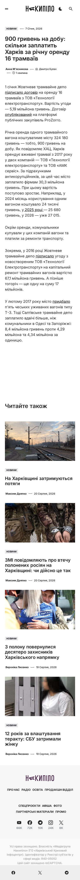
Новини (11, 28)
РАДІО (26, 789)
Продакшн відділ (59, 789)
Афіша (47, 805)
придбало (61, 301)
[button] (6, 9)
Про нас (13, 789)
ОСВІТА (37, 789)
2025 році (33, 210)
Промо (60, 811)
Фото (58, 805)
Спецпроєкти (29, 805)
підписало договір (21, 92)
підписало (45, 256)
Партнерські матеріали (35, 811)
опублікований (18, 114)
